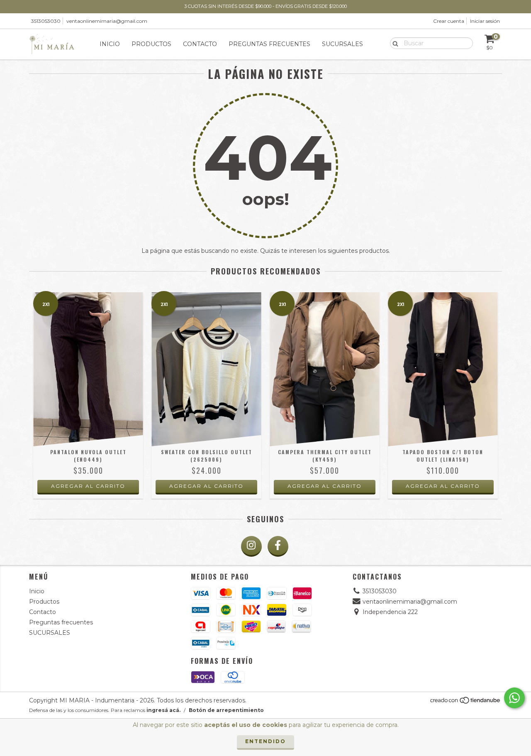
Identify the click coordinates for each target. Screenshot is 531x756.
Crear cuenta (448, 21)
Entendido (265, 741)
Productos (151, 44)
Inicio (110, 44)
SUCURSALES (342, 44)
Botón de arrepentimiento (226, 710)
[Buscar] (393, 42)
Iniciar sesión (485, 21)
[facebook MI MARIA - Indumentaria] (278, 546)
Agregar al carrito (88, 486)
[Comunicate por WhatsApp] (514, 697)
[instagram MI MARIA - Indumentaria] (251, 546)
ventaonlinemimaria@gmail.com (106, 21)
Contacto (200, 44)
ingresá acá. (163, 710)
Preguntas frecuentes (269, 44)
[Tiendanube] (465, 703)
